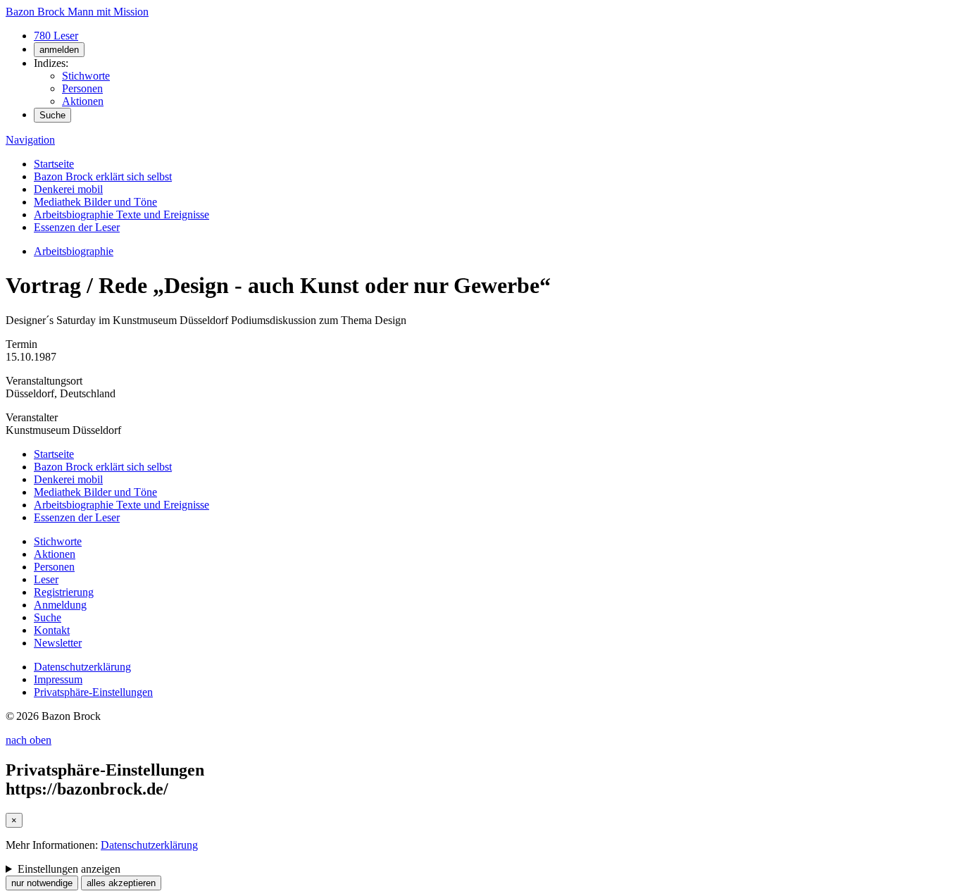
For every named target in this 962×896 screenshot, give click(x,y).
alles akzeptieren (121, 883)
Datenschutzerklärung (82, 667)
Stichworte (86, 76)
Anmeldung (60, 605)
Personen (82, 88)
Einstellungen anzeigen (69, 869)
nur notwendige (42, 883)
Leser (46, 579)
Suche (52, 115)
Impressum (58, 679)
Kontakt (52, 630)
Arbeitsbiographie (73, 251)
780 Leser (56, 36)
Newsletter (58, 643)
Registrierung (64, 592)
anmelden (59, 49)
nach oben (28, 740)
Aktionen (83, 101)
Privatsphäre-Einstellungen (93, 692)
